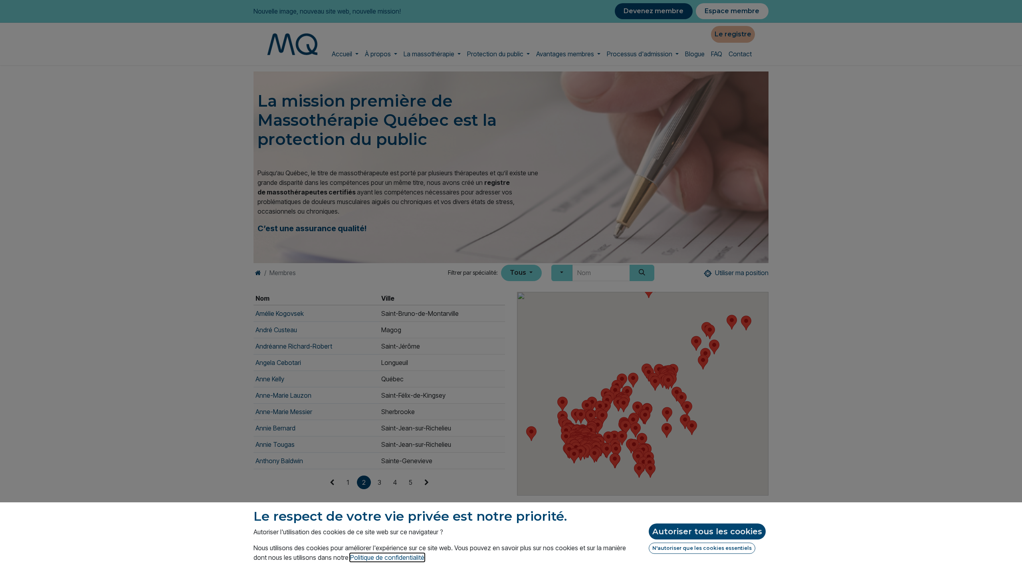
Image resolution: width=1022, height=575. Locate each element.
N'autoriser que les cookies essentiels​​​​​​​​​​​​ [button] (702, 548)
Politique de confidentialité (387, 557)
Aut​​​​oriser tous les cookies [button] (707, 531)
